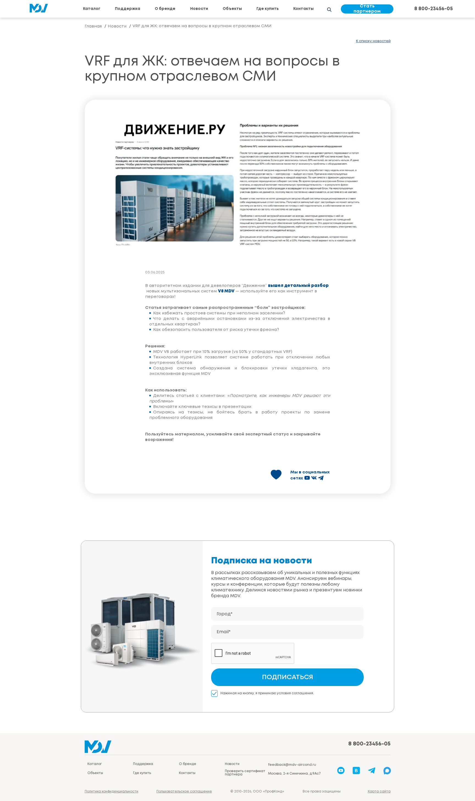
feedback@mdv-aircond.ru (292, 764)
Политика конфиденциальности (111, 791)
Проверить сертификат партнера (245, 773)
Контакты (303, 8)
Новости (199, 8)
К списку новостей (373, 41)
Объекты (232, 8)
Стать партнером (367, 8)
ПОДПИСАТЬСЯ (287, 677)
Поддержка (127, 8)
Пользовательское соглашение (184, 791)
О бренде (165, 8)
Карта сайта (379, 791)
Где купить (267, 8)
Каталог (91, 8)
